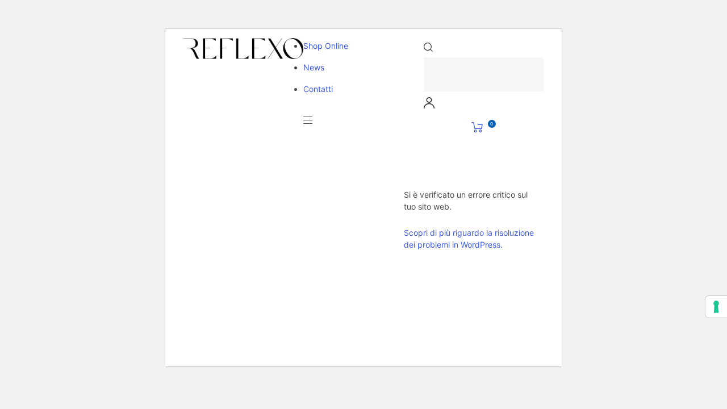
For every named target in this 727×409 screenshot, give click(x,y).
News (313, 67)
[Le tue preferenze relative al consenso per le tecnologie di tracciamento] (716, 307)
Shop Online (325, 46)
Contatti (318, 89)
